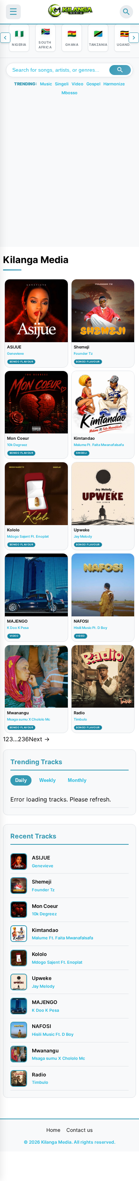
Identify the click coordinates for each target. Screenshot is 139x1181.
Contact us (79, 1130)
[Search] (126, 11)
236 (23, 739)
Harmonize (114, 83)
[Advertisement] (69, 169)
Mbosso (69, 92)
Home (53, 1130)
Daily (21, 780)
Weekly (47, 780)
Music (46, 83)
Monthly (77, 780)
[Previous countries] (5, 38)
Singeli (62, 83)
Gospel (93, 83)
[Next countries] (134, 38)
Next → (39, 739)
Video (77, 83)
